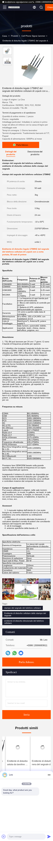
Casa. (4, 36)
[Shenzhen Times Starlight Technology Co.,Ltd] (14, 7)
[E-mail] (21, 653)
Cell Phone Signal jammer (33, 36)
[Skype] (8, 653)
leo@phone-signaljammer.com (18, 2)
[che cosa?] (14, 653)
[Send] (49, 836)
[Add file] (4, 836)
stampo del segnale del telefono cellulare (22, 608)
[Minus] (49, 775)
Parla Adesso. (26, 662)
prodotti (14, 36)
